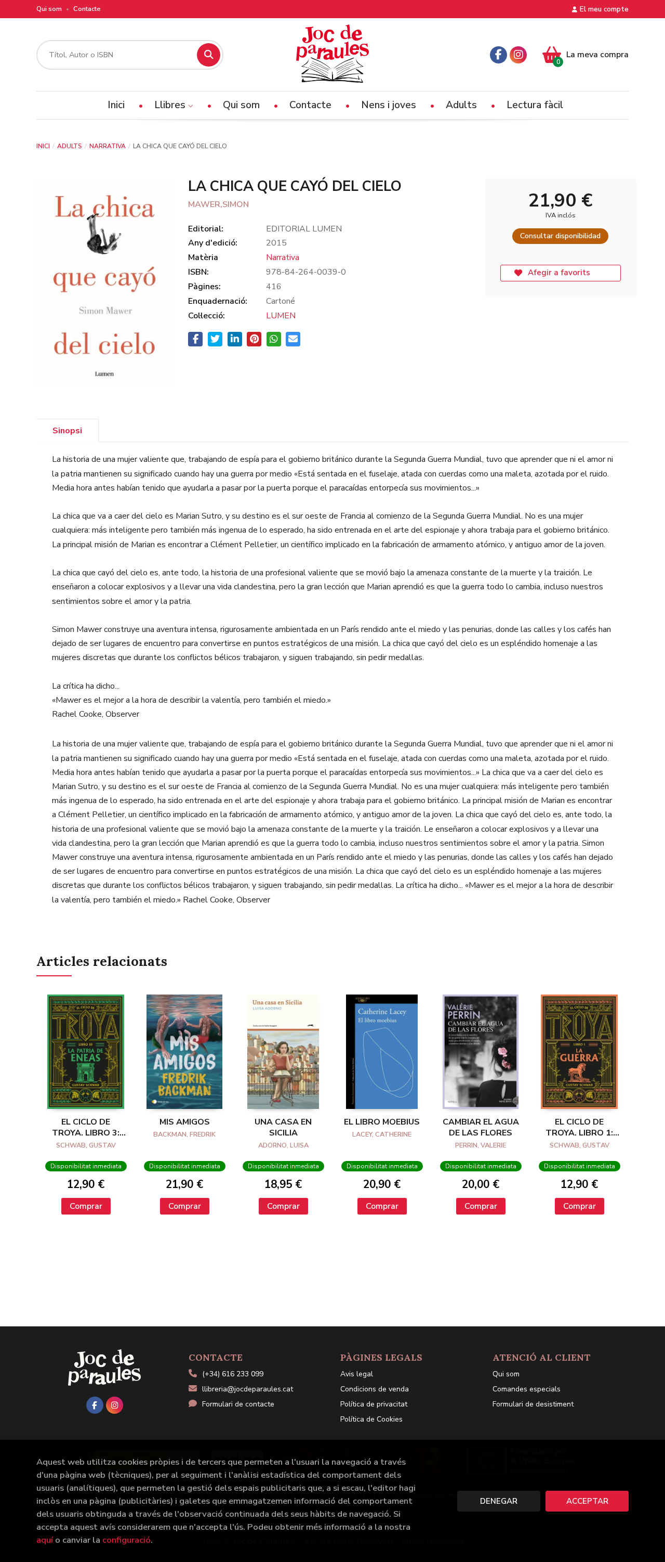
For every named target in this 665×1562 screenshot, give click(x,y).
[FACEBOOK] (498, 54)
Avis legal (356, 1374)
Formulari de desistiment (533, 1404)
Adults (69, 146)
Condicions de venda (374, 1389)
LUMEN (281, 315)
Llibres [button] (171, 105)
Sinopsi (67, 430)
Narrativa (107, 146)
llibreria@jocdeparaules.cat (247, 1389)
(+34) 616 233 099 (232, 1374)
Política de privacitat (373, 1404)
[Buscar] (208, 55)
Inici (43, 146)
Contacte (87, 9)
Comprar (86, 1206)
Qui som (49, 9)
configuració (126, 1540)
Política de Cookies (371, 1419)
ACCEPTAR (587, 1501)
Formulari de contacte (238, 1404)
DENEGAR (498, 1501)
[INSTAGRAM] (518, 54)
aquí (44, 1540)
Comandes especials (527, 1389)
